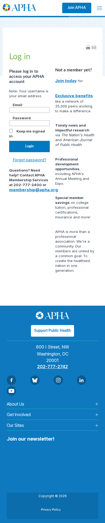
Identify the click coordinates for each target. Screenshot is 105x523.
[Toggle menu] (99, 8)
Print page (88, 47)
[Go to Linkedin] (81, 380)
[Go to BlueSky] (35, 380)
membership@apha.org (33, 189)
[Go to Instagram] (58, 380)
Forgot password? (29, 159)
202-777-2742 (52, 366)
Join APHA (77, 8)
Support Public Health (52, 331)
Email (17, 105)
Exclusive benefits (74, 95)
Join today (66, 80)
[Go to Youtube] (11, 391)
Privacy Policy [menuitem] (51, 509)
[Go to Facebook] (11, 380)
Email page (94, 47)
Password (22, 118)
